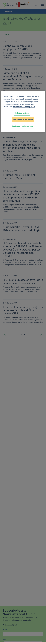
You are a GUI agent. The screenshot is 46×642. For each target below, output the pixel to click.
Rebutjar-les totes (22, 113)
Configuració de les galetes (22, 126)
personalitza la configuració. (24, 107)
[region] (23, 111)
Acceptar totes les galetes (23, 120)
